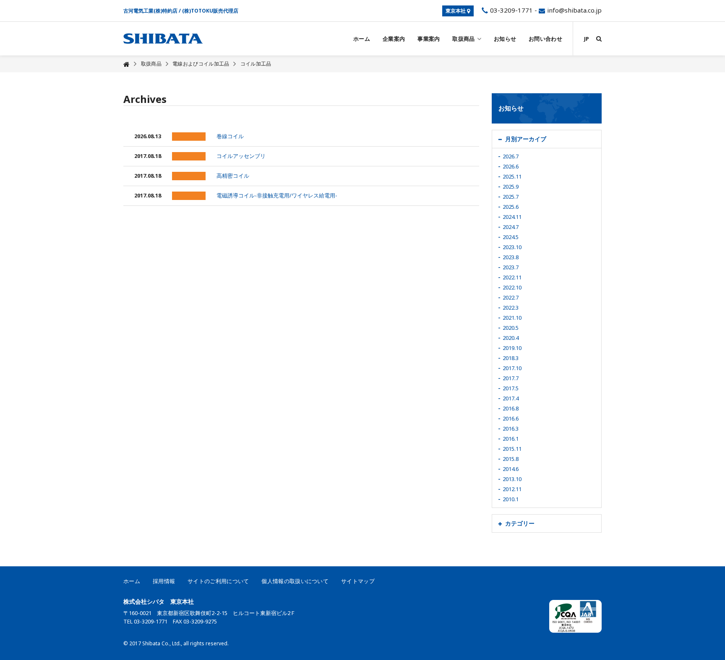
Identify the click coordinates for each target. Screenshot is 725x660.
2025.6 (511, 206)
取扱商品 (463, 38)
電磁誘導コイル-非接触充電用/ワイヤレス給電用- (276, 195)
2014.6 (511, 469)
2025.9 (511, 186)
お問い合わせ (545, 38)
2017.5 (511, 388)
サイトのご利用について (218, 581)
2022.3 (511, 307)
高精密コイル (232, 175)
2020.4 (511, 338)
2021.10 (512, 317)
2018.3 (511, 358)
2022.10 (512, 287)
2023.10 (512, 247)
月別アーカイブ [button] (525, 139)
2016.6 (511, 418)
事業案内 (428, 38)
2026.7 (511, 156)
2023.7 (511, 267)
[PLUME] (163, 38)
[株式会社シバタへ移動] (126, 64)
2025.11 (512, 176)
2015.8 (511, 459)
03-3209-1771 (510, 10)
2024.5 (511, 237)
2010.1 (511, 499)
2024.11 (512, 217)
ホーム (361, 38)
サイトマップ (358, 581)
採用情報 (164, 581)
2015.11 (512, 448)
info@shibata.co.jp (574, 10)
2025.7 (511, 196)
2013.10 (512, 479)
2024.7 (511, 227)
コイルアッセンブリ (241, 156)
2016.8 (511, 408)
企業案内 (394, 38)
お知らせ (505, 38)
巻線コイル (230, 136)
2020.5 (511, 327)
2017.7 (511, 378)
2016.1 (511, 438)
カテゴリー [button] (520, 523)
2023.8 (511, 257)
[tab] (547, 139)
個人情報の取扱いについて (295, 581)
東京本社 (456, 10)
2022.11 (512, 277)
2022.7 (511, 297)
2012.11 (512, 489)
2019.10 (512, 348)
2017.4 (511, 398)
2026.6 (511, 166)
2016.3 (511, 428)
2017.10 (512, 368)
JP (586, 38)
